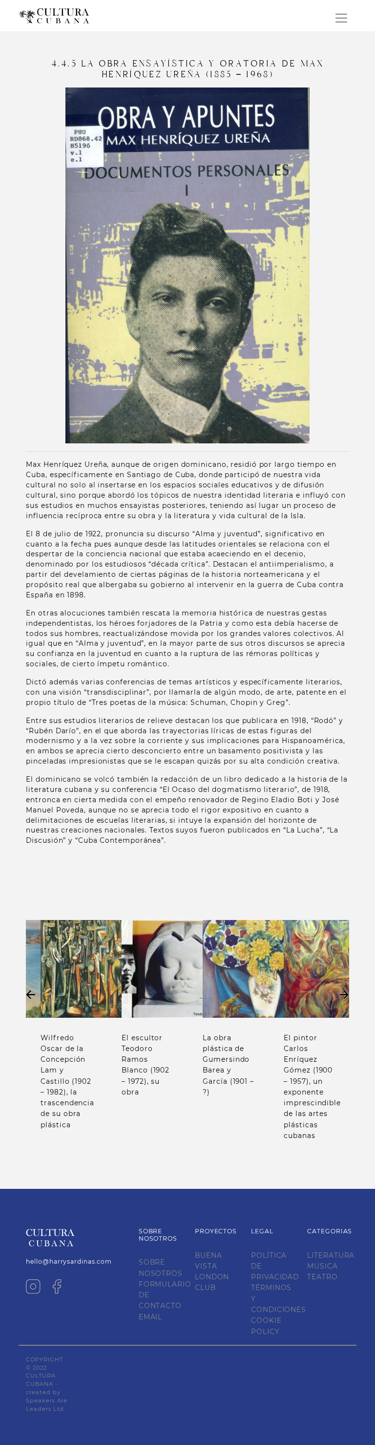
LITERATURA (330, 1255)
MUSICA (322, 1266)
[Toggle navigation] (341, 18)
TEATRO (322, 1277)
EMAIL (151, 1317)
